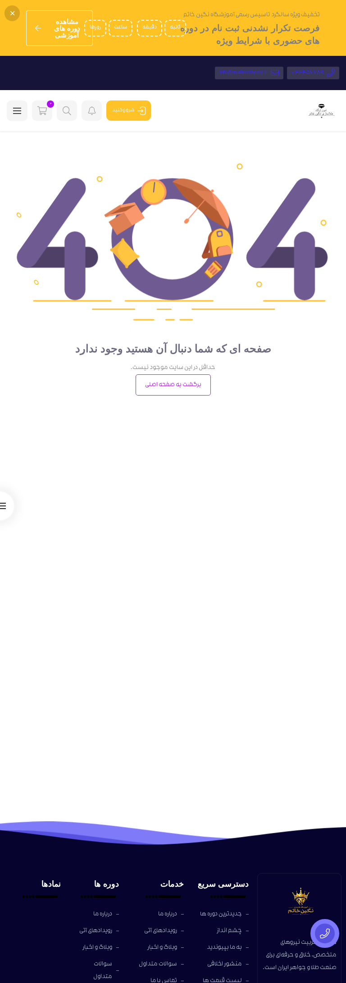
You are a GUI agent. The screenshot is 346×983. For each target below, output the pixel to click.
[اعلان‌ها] (92, 110)
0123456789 (307, 73)
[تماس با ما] (324, 933)
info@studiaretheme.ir (243, 73)
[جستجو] (67, 110)
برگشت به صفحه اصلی (173, 385)
